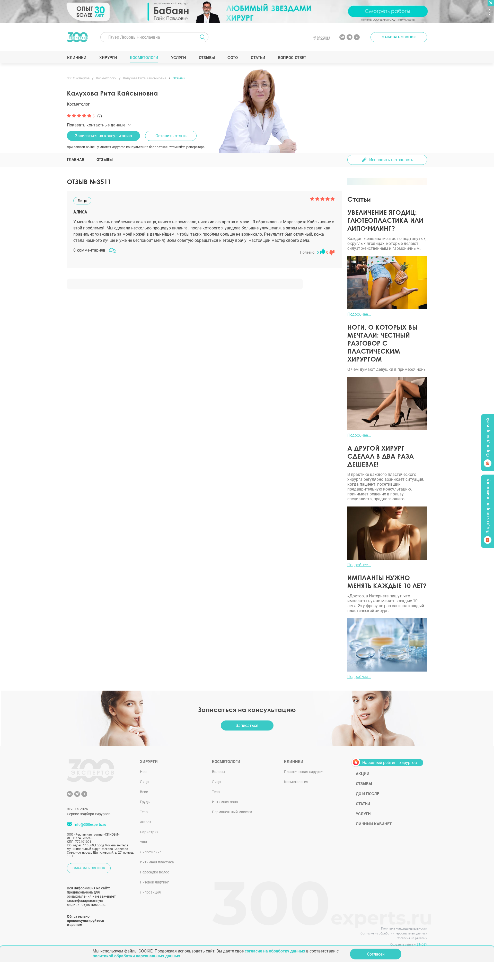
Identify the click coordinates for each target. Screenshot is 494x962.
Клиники (76, 57)
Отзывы (207, 57)
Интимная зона (225, 802)
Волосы (218, 772)
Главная (75, 159)
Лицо (144, 782)
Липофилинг (150, 852)
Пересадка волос (154, 872)
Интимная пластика (157, 862)
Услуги (178, 57)
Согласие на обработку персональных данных (393, 933)
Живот (145, 822)
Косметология (296, 782)
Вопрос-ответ (292, 57)
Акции (362, 773)
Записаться (247, 725)
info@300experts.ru (90, 824)
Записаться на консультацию (103, 135)
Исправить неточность (391, 159)
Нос (143, 772)
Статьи (258, 57)
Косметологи (144, 57)
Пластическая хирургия (304, 772)
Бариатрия (149, 832)
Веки (144, 792)
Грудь (145, 802)
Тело (144, 812)
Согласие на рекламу (412, 938)
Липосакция (150, 892)
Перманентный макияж (232, 812)
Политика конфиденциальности (404, 928)
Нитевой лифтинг (154, 882)
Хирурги (108, 57)
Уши (143, 842)
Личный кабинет (374, 824)
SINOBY (422, 944)
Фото (232, 57)
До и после (367, 794)
